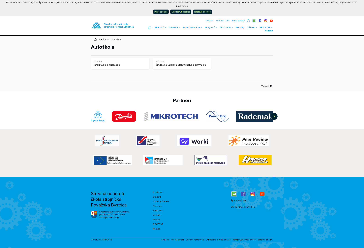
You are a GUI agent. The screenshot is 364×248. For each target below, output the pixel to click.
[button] (248, 20)
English (210, 20)
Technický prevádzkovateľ (243, 239)
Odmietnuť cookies (180, 11)
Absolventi (225, 27)
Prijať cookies (160, 11)
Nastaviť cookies (202, 11)
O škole (251, 27)
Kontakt (220, 20)
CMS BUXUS (106, 239)
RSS (228, 20)
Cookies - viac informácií (172, 239)
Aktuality (240, 27)
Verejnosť (210, 27)
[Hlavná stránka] (95, 39)
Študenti (173, 27)
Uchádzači (159, 27)
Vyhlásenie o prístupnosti (218, 239)
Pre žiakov (104, 39)
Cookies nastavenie (195, 239)
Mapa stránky (238, 20)
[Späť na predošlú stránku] (92, 39)
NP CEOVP (265, 27)
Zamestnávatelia (191, 27)
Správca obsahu (265, 239)
